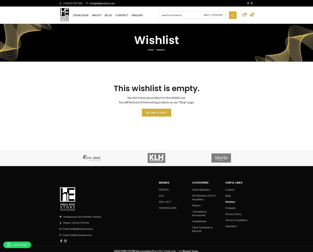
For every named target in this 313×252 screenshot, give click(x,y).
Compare (230, 207)
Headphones (199, 221)
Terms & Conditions (236, 220)
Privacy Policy (233, 213)
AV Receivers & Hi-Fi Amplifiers (204, 197)
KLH (161, 195)
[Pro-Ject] (91, 158)
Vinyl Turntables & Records (202, 229)
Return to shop (156, 112)
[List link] (106, 223)
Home (150, 50)
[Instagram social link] (252, 3)
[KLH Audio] (156, 158)
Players (196, 205)
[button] (17, 245)
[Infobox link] (70, 3)
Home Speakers (201, 189)
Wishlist (230, 201)
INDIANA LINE (168, 207)
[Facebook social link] (248, 3)
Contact (229, 189)
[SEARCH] (233, 15)
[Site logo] (64, 14)
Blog (228, 195)
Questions (231, 226)
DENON (164, 189)
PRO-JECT (165, 201)
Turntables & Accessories (199, 213)
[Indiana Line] (221, 158)
